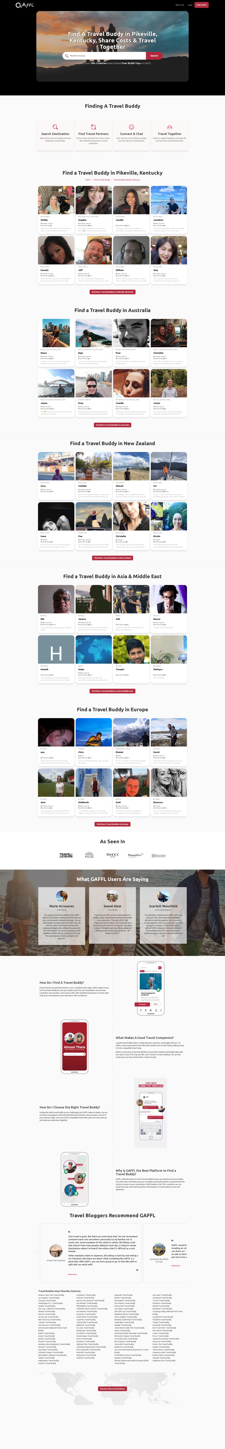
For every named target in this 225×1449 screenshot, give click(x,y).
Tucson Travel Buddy (161, 1300)
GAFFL (87, 180)
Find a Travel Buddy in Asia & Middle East (112, 576)
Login (190, 5)
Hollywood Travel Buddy (86, 1355)
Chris (81, 752)
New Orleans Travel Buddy (125, 1341)
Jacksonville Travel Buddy (87, 1322)
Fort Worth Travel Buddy (162, 1331)
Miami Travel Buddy (122, 1331)
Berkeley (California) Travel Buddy (128, 1320)
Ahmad (119, 486)
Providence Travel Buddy (86, 1333)
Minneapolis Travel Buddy (124, 1300)
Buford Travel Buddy (122, 1298)
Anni (43, 802)
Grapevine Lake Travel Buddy (164, 1352)
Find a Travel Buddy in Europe (112, 709)
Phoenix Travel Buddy (47, 1341)
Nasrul (156, 619)
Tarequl (120, 669)
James (44, 403)
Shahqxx (157, 669)
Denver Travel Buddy (46, 1314)
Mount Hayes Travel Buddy (87, 1336)
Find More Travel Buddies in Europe (112, 824)
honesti (44, 270)
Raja (80, 353)
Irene (43, 536)
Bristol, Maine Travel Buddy (164, 1355)
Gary (43, 486)
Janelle (119, 220)
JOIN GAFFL (201, 5)
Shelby (44, 220)
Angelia (82, 220)
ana (43, 752)
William (120, 270)
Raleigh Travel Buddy (123, 1325)
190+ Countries (98, 63)
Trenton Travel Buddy (47, 1322)
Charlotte (158, 353)
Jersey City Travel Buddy (48, 1317)
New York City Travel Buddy (49, 1320)
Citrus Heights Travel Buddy (125, 1317)
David (156, 752)
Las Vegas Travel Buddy (124, 1309)
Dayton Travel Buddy (161, 1347)
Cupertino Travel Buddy (86, 1320)
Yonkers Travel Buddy (47, 1363)
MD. (43, 619)
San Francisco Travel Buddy (49, 1325)
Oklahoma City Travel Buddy (164, 1361)
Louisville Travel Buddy (162, 1325)
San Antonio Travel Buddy (86, 1303)
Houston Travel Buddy (47, 1347)
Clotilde (82, 486)
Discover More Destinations (112, 1389)
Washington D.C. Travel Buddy (50, 1303)
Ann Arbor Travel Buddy (162, 1295)
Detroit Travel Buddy (161, 1306)
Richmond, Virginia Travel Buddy (127, 1336)
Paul (118, 353)
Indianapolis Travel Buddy (48, 1361)
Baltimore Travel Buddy (85, 1325)
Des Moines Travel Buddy (124, 1303)
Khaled (119, 752)
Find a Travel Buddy (102, 180)
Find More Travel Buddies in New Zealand (112, 558)
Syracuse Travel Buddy (162, 1341)
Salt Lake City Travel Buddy (125, 1311)
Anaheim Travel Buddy (85, 1358)
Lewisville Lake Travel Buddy (126, 1339)
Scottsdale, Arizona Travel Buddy (127, 1355)
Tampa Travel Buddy (46, 1358)
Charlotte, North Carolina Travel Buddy (92, 1309)
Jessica (82, 619)
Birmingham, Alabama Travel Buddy (52, 1355)
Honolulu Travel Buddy (85, 1341)
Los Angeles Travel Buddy (48, 1298)
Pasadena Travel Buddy (162, 1320)
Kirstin (156, 536)
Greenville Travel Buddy (124, 1344)
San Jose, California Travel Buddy (51, 1309)
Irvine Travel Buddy (84, 1339)
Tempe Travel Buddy (161, 1322)
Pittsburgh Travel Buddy (86, 1331)
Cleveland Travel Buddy (162, 1298)
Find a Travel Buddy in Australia (112, 310)
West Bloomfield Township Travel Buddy (131, 1333)
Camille (120, 403)
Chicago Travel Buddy (47, 1300)
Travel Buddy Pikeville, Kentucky (127, 180)
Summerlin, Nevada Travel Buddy (166, 1339)
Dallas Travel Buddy (46, 1333)
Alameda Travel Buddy (123, 1295)
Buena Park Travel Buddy (124, 1306)
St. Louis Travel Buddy (85, 1328)
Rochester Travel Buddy (162, 1309)
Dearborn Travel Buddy (162, 1303)
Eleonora (158, 802)
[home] (25, 5)
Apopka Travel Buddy (123, 1358)
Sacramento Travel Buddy (86, 1311)
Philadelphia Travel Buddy (86, 1306)
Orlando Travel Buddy (85, 1298)
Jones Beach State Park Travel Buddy (129, 1328)
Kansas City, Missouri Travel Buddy (90, 1300)
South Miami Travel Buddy (86, 1317)
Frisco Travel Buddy (160, 1336)
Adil (118, 619)
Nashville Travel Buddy (85, 1352)
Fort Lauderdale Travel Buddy (88, 1350)
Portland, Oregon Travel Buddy (50, 1352)
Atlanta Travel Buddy (46, 1311)
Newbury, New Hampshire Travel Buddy (54, 1344)
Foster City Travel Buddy (162, 1344)
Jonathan (158, 220)
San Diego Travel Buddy (48, 1350)
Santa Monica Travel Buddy (163, 1350)
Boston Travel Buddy (46, 1339)
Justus (156, 403)
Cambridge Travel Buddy (124, 1322)
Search (154, 55)
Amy (155, 270)
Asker (81, 669)
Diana (44, 353)
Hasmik (44, 669)
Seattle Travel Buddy (46, 1306)
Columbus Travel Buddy (86, 1295)
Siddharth (83, 802)
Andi (118, 802)
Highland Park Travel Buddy (87, 1344)
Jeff (80, 270)
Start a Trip (180, 5)
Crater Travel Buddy (161, 1333)
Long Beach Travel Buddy (163, 1317)
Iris (155, 486)
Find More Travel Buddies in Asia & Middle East (112, 691)
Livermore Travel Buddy (86, 1314)
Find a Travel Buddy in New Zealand (112, 443)
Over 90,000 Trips (131, 63)
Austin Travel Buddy (46, 1336)
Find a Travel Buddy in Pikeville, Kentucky (112, 173)
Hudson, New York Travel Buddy (51, 1295)
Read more (72, 1274)
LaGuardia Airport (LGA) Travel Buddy (91, 1347)
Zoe (80, 536)
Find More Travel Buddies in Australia (112, 425)
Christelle (121, 536)
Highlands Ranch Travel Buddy (126, 1314)
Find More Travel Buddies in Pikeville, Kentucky (112, 292)
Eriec (81, 403)
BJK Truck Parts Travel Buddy (164, 1328)
